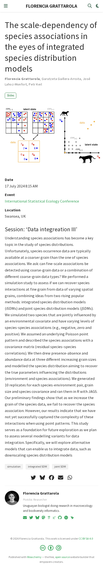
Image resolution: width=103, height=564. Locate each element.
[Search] (90, 6)
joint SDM (60, 466)
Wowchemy (34, 557)
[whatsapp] (69, 477)
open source (62, 557)
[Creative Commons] (51, 548)
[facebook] (51, 477)
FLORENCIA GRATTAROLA (51, 6)
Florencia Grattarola (41, 493)
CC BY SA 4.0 (86, 538)
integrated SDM (37, 466)
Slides (10, 95)
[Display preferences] (97, 6)
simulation (14, 466)
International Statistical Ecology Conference (42, 201)
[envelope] (60, 477)
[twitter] (33, 477)
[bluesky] (42, 477)
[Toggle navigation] (6, 6)
